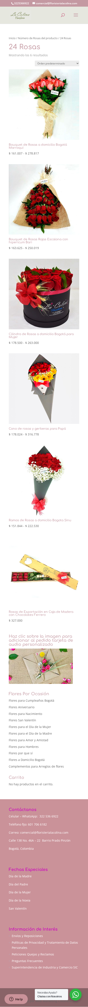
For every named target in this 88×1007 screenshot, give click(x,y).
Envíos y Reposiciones (27, 936)
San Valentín (18, 908)
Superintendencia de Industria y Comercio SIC (45, 967)
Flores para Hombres (24, 747)
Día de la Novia (19, 900)
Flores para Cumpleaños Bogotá (31, 700)
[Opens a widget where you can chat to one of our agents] (16, 999)
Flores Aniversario (21, 707)
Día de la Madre (20, 876)
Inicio (12, 38)
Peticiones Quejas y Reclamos (33, 954)
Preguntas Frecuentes (27, 961)
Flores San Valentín (22, 720)
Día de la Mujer (20, 892)
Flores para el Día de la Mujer (30, 727)
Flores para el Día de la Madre (30, 733)
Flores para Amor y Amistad (28, 740)
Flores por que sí (21, 753)
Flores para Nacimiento (25, 714)
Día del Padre (18, 884)
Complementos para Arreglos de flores (36, 766)
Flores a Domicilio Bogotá (27, 760)
